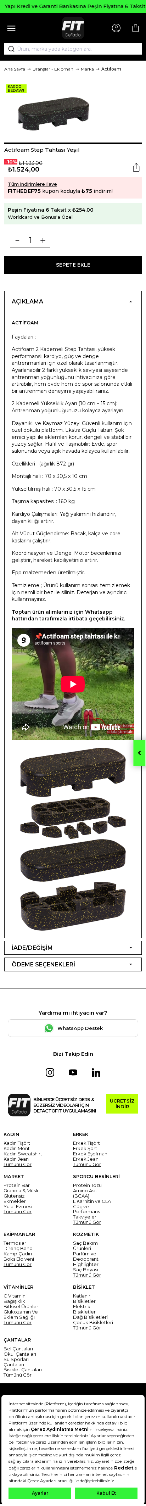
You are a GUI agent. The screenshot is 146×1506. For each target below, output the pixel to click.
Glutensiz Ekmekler (15, 1198)
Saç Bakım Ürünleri (85, 1245)
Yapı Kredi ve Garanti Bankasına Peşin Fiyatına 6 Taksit (73, 6)
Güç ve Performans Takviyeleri (86, 1212)
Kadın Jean (16, 1159)
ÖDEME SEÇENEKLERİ (43, 964)
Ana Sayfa (14, 69)
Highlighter (86, 1264)
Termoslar (15, 1243)
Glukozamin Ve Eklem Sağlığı (21, 1314)
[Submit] (8, 49)
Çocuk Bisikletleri (93, 1322)
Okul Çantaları (20, 1354)
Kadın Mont (17, 1148)
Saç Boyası (85, 1269)
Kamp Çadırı (18, 1253)
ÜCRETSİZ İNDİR (122, 1103)
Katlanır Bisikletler (84, 1298)
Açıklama (27, 301)
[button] (73, 143)
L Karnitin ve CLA (92, 1201)
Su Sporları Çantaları (16, 1362)
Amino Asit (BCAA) (85, 1193)
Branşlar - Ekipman (53, 69)
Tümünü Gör (18, 1164)
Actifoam (111, 69)
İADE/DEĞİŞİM (32, 947)
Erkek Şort (85, 1148)
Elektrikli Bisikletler (84, 1309)
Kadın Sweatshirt (23, 1153)
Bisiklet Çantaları (23, 1369)
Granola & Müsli (21, 1190)
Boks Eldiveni (19, 1259)
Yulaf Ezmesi (18, 1206)
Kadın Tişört (17, 1143)
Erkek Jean (86, 1159)
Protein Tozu (87, 1185)
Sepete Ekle (73, 265)
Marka (87, 69)
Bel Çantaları (18, 1348)
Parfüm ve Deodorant (86, 1256)
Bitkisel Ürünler (21, 1306)
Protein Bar (17, 1185)
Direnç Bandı (19, 1248)
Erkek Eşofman (90, 1153)
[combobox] (73, 49)
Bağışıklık (14, 1301)
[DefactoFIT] (73, 28)
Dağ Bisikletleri (90, 1317)
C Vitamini (15, 1296)
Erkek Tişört (86, 1143)
